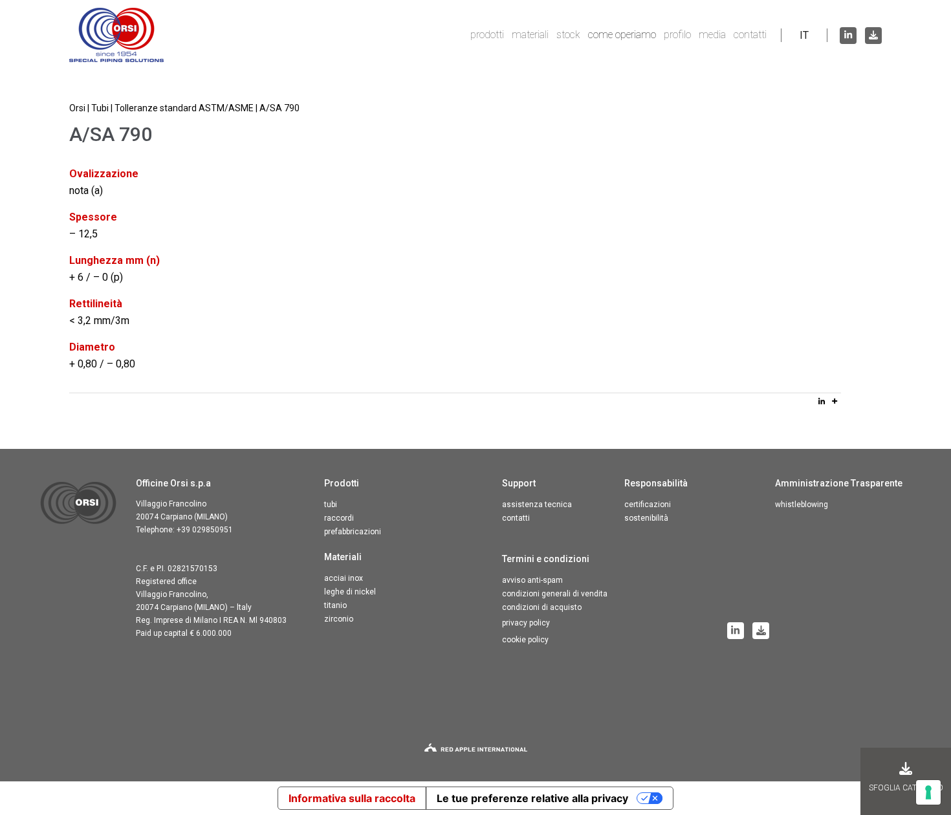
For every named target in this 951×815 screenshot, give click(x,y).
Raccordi (339, 518)
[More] (834, 401)
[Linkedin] (821, 401)
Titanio (335, 605)
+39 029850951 (205, 529)
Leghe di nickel (350, 591)
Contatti (750, 34)
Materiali (530, 34)
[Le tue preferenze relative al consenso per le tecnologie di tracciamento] (928, 792)
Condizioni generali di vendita (554, 593)
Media (712, 34)
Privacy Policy (526, 622)
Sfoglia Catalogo (906, 787)
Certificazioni (647, 504)
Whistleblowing (801, 504)
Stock (568, 34)
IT (804, 35)
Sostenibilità (646, 518)
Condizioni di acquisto (542, 607)
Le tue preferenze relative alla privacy (532, 798)
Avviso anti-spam (532, 580)
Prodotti (487, 34)
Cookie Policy (525, 639)
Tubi (330, 504)
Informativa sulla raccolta (352, 798)
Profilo (677, 34)
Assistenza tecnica (537, 504)
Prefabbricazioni (352, 531)
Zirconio (338, 619)
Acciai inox (343, 578)
